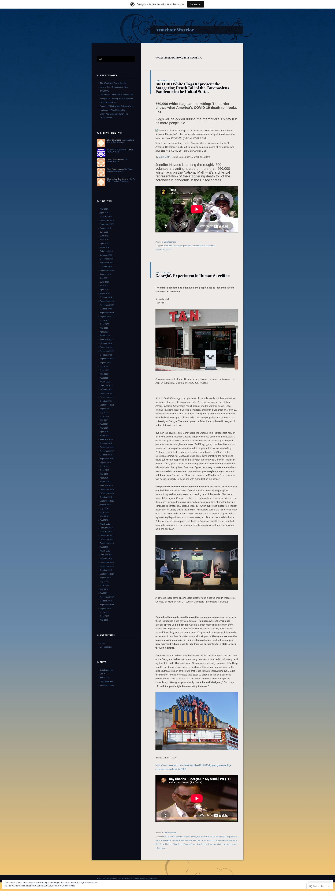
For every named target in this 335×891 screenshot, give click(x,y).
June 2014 (104, 585)
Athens (187, 836)
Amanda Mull (167, 836)
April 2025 (104, 243)
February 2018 (106, 528)
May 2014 (104, 589)
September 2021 (107, 405)
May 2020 (104, 428)
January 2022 (106, 389)
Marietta (168, 844)
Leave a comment (163, 250)
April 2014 (104, 593)
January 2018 (106, 532)
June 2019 (104, 470)
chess (102, 643)
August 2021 (105, 409)
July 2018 (104, 508)
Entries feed (105, 678)
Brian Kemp (213, 836)
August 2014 (105, 578)
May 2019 (104, 474)
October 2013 (106, 601)
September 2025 (107, 224)
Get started (195, 4)
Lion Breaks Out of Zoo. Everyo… (120, 141)
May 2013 (104, 620)
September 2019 (107, 459)
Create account (106, 670)
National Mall (197, 246)
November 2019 (107, 451)
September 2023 (107, 313)
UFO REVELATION (117, 160)
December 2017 (107, 535)
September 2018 (107, 501)
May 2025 (104, 240)
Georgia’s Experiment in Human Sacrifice (192, 275)
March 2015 (105, 551)
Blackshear (202, 836)
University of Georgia (217, 844)
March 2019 (105, 482)
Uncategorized (170, 242)
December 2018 (107, 489)
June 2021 (104, 416)
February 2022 (106, 386)
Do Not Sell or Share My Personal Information (137, 879)
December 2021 (107, 393)
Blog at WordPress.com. (107, 879)
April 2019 (104, 478)
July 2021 (104, 412)
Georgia (188, 840)
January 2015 (106, 558)
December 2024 (107, 259)
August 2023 (105, 316)
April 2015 (104, 547)
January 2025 (106, 255)
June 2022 (104, 370)
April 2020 (104, 432)
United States (209, 246)
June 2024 (104, 282)
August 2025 (105, 228)
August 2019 (105, 462)
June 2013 (104, 616)
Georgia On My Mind (202, 840)
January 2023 (106, 343)
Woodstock (232, 844)
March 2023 (105, 336)
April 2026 (104, 213)
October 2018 (106, 497)
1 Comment (160, 848)
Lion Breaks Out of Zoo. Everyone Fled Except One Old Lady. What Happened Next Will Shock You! (116, 98)
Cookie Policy (68, 886)
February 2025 (106, 251)
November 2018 (107, 493)
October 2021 (106, 401)
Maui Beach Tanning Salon (184, 844)
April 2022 (104, 378)
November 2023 (107, 305)
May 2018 (104, 516)
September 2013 (107, 605)
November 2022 (107, 351)
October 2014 (106, 570)
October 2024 (106, 266)
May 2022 (104, 374)
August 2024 (105, 274)
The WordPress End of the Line (113, 83)
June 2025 (104, 236)
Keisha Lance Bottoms (227, 840)
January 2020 (106, 443)
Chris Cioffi (164, 157)
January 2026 (106, 217)
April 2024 (104, 290)
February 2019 (106, 485)
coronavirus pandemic (182, 246)
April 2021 (104, 424)
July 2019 (104, 466)
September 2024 (107, 270)
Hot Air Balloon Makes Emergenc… (121, 180)
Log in (102, 674)
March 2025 (105, 247)
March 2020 (105, 435)
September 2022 (107, 359)
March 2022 (105, 382)
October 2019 (106, 455)
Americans (178, 836)
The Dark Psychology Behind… (119, 170)
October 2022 (106, 355)
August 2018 (105, 505)
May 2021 (104, 420)
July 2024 (104, 278)
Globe (214, 840)
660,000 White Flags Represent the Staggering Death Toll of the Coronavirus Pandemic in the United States (192, 87)
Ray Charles (201, 844)
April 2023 (104, 332)
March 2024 (105, 293)
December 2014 (107, 562)
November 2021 (107, 397)
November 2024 (107, 263)
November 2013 (107, 597)
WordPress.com (107, 685)
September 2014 (107, 574)
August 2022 (105, 362)
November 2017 (107, 539)
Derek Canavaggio (163, 840)
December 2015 (107, 543)
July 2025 (104, 232)
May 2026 (104, 209)
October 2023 (106, 309)
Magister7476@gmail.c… (117, 150)
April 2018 (104, 520)
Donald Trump (178, 840)
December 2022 (107, 347)
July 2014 (104, 581)
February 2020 (106, 439)
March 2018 (105, 524)
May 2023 (104, 328)
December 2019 (107, 447)
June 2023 (104, 324)
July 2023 (104, 320)
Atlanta (193, 836)
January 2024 (106, 297)
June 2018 (104, 512)
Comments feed (106, 681)
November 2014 (107, 566)
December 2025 (107, 220)
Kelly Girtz (159, 844)
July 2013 (104, 612)
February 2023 (106, 339)
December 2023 (107, 301)
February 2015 (106, 555)
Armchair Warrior (174, 30)
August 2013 (105, 608)
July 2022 (104, 366)
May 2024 (104, 286)
